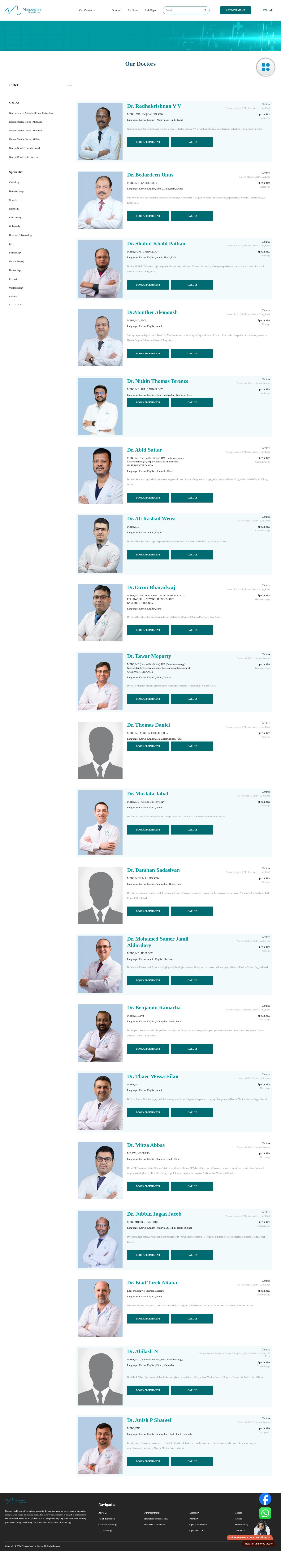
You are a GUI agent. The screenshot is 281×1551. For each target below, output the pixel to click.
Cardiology (14, 182)
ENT (11, 244)
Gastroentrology (16, 191)
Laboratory (194, 1512)
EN (265, 10)
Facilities (133, 10)
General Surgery (16, 261)
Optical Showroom (198, 1524)
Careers (238, 1512)
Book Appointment (148, 142)
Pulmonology (15, 252)
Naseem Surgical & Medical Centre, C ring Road (31, 113)
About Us (102, 1512)
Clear (68, 85)
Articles (238, 1518)
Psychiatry (14, 279)
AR (271, 10)
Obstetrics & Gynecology (20, 235)
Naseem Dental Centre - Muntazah (24, 148)
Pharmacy (193, 1518)
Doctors (116, 10)
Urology (13, 200)
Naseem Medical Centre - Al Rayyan (25, 122)
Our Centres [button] (86, 10)
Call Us (192, 142)
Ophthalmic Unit (197, 1530)
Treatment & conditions (154, 1524)
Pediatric (13, 296)
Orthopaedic (14, 226)
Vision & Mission (106, 1518)
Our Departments (152, 1512)
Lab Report (151, 10)
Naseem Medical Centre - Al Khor (24, 139)
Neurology (14, 208)
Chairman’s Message (107, 1524)
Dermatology (15, 270)
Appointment (235, 10)
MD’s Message (105, 1530)
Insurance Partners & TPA (156, 1518)
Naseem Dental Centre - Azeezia (23, 157)
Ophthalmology (16, 288)
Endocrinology (16, 217)
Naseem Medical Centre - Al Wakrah (25, 130)
